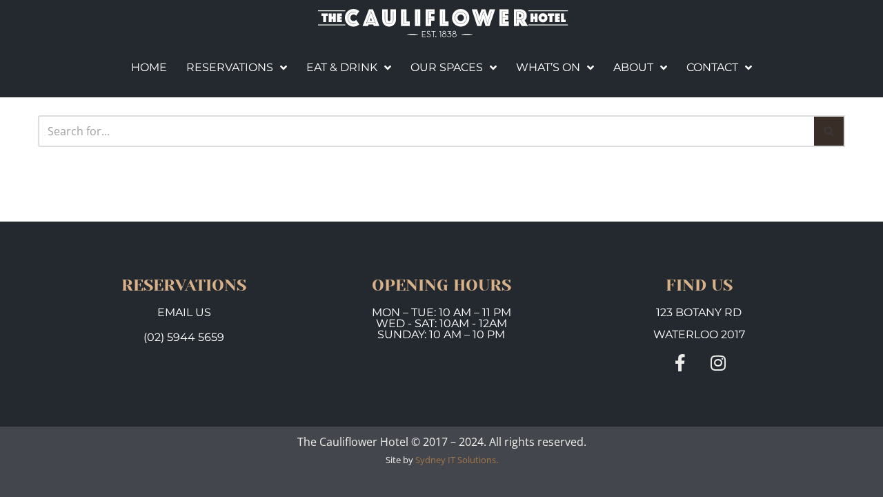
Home (149, 67)
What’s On (548, 67)
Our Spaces (446, 67)
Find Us (699, 285)
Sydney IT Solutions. (456, 460)
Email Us (184, 312)
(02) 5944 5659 (183, 337)
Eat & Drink (341, 67)
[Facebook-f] (679, 362)
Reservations (229, 67)
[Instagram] (717, 362)
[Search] (829, 131)
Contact (712, 67)
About (633, 67)
